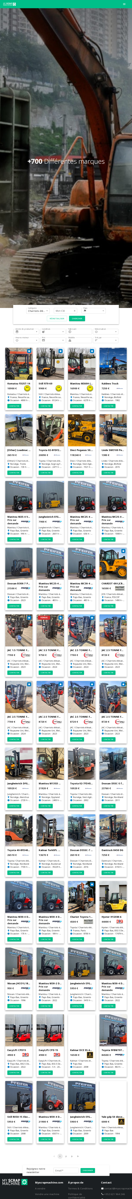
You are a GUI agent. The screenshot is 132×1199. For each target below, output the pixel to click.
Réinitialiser (57, 318)
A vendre (40, 1188)
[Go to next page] (77, 1156)
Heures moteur (22, 337)
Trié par (98, 337)
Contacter (14, 406)
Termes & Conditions (80, 1188)
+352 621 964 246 (114, 1194)
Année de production (24, 329)
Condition (46, 329)
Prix (43, 337)
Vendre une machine (47, 1194)
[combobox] (37, 311)
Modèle (71, 337)
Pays (85, 308)
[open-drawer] (124, 4)
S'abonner (88, 1170)
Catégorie (32, 308)
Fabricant (72, 329)
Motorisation (100, 329)
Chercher (77, 318)
